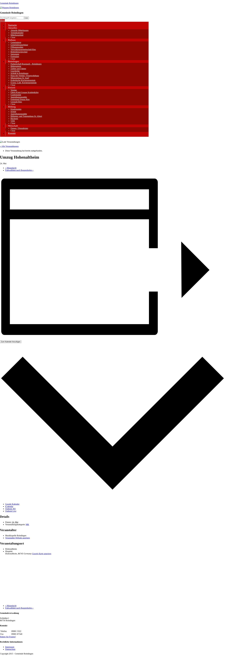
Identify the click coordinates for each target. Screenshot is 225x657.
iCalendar (9, 506)
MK (27, 524)
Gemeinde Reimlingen (9, 3)
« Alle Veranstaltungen (9, 146)
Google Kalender (12, 504)
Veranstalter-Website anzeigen (17, 538)
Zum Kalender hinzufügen (10, 342)
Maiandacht (10, 168)
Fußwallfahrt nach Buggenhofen (19, 170)
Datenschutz (10, 649)
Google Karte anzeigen (41, 554)
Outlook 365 (10, 509)
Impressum (9, 647)
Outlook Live (10, 511)
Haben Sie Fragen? (8, 637)
